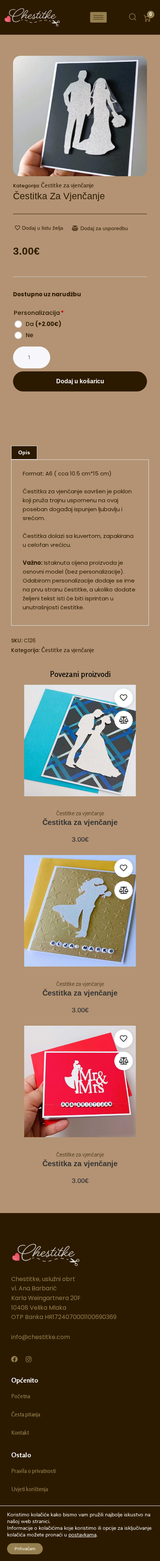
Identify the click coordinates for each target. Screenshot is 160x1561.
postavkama (82, 1535)
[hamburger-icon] (98, 17)
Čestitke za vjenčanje (67, 185)
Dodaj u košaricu (80, 381)
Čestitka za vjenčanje (80, 822)
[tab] (24, 452)
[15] (80, 116)
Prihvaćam (25, 1549)
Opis (24, 452)
